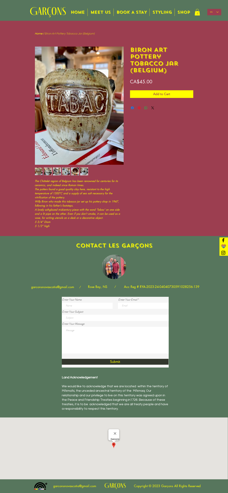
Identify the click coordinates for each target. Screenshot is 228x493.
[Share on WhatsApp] (146, 108)
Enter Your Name (72, 299)
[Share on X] (153, 108)
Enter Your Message (73, 323)
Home (38, 33)
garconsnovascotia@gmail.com (52, 287)
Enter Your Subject (72, 311)
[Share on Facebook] (132, 108)
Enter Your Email (127, 299)
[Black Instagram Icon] (223, 253)
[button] (197, 12)
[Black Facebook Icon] (223, 240)
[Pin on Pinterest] (139, 108)
